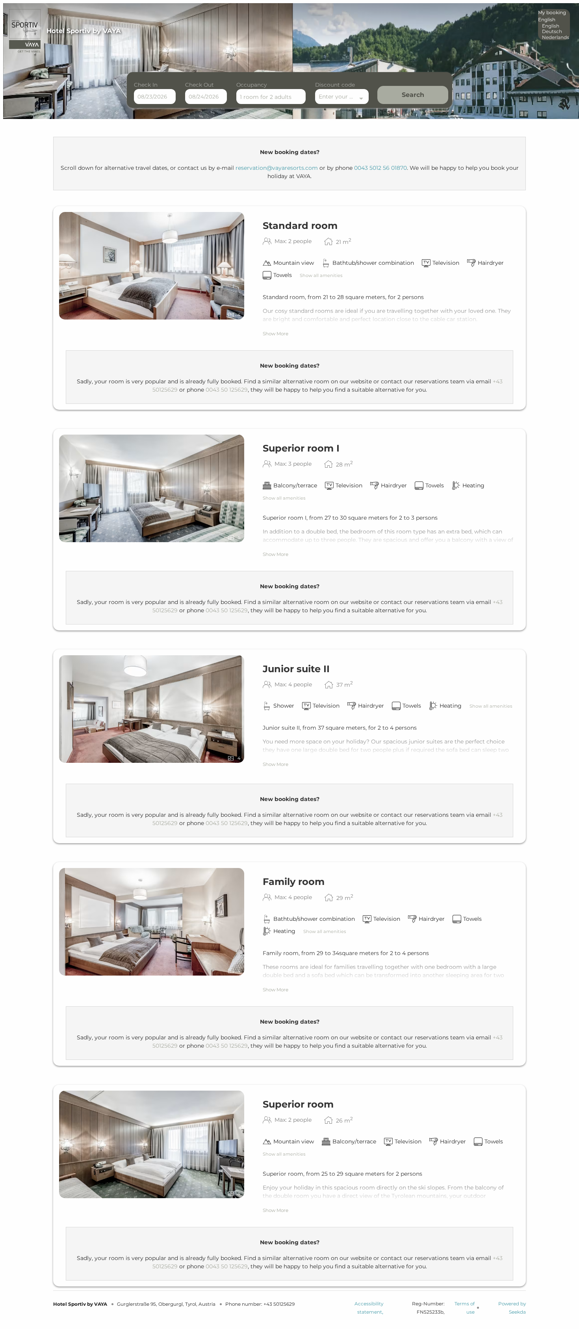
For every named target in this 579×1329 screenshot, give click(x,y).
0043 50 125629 (227, 389)
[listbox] (554, 24)
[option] (554, 26)
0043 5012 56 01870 (380, 167)
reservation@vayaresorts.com (277, 167)
